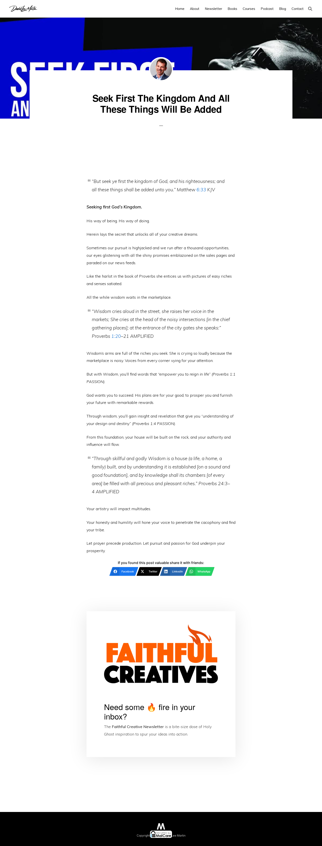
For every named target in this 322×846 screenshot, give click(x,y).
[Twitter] (96, 840)
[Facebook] (32, 840)
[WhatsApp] (225, 840)
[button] (310, 9)
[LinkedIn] (161, 840)
